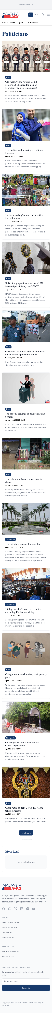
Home (5, 22)
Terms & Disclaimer (10, 951)
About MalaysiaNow (10, 922)
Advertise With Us (9, 927)
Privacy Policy (8, 956)
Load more (26, 833)
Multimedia (33, 22)
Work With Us (8, 937)
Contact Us (7, 932)
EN (30, 14)
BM (36, 14)
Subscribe (26, 988)
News (12, 22)
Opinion (21, 22)
